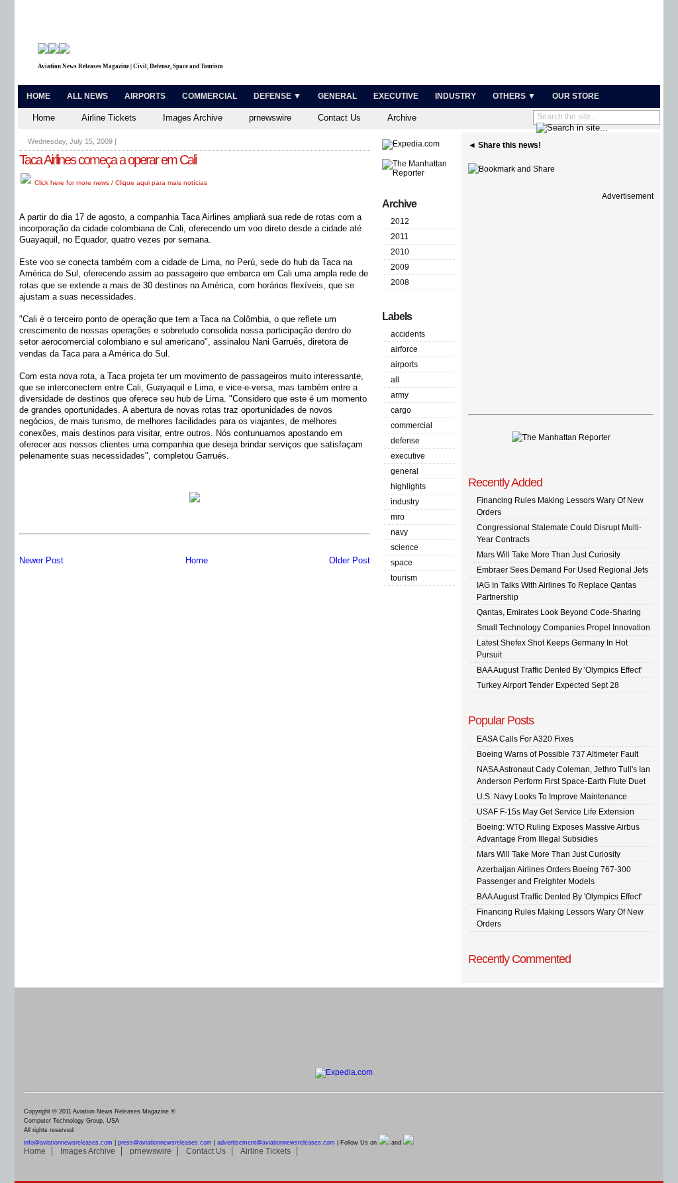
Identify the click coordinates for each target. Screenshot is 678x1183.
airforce (404, 349)
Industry (455, 96)
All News (87, 96)
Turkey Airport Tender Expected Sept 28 (548, 685)
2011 (400, 236)
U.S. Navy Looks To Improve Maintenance (552, 796)
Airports (145, 96)
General (337, 96)
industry (405, 501)
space (401, 562)
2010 (400, 251)
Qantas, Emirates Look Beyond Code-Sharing (559, 612)
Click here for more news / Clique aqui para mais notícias (119, 182)
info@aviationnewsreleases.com (68, 1142)
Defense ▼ (277, 96)
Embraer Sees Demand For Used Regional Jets (562, 570)
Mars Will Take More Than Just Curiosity (548, 554)
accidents (408, 334)
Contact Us (339, 118)
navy (399, 532)
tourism (404, 578)
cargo (401, 410)
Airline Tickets (108, 118)
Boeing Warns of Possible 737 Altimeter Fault (557, 754)
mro (398, 517)
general (404, 471)
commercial (411, 425)
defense (405, 440)
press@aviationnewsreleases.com (165, 1142)
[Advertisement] (502, 45)
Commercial (209, 96)
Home (38, 96)
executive (408, 456)
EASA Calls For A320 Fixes (525, 739)
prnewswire (270, 118)
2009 (400, 267)
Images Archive (192, 118)
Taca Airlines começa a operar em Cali (107, 159)
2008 (400, 282)
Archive (401, 118)
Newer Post (41, 560)
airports (404, 364)
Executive (395, 96)
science (404, 547)
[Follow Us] (384, 1142)
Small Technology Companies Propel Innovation (563, 627)
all (395, 379)
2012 (400, 221)
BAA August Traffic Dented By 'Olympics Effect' (559, 670)
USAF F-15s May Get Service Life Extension (555, 812)
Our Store (575, 96)
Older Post (349, 560)
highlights (408, 486)
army (400, 395)
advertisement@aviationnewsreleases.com (276, 1142)
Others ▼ (514, 96)
